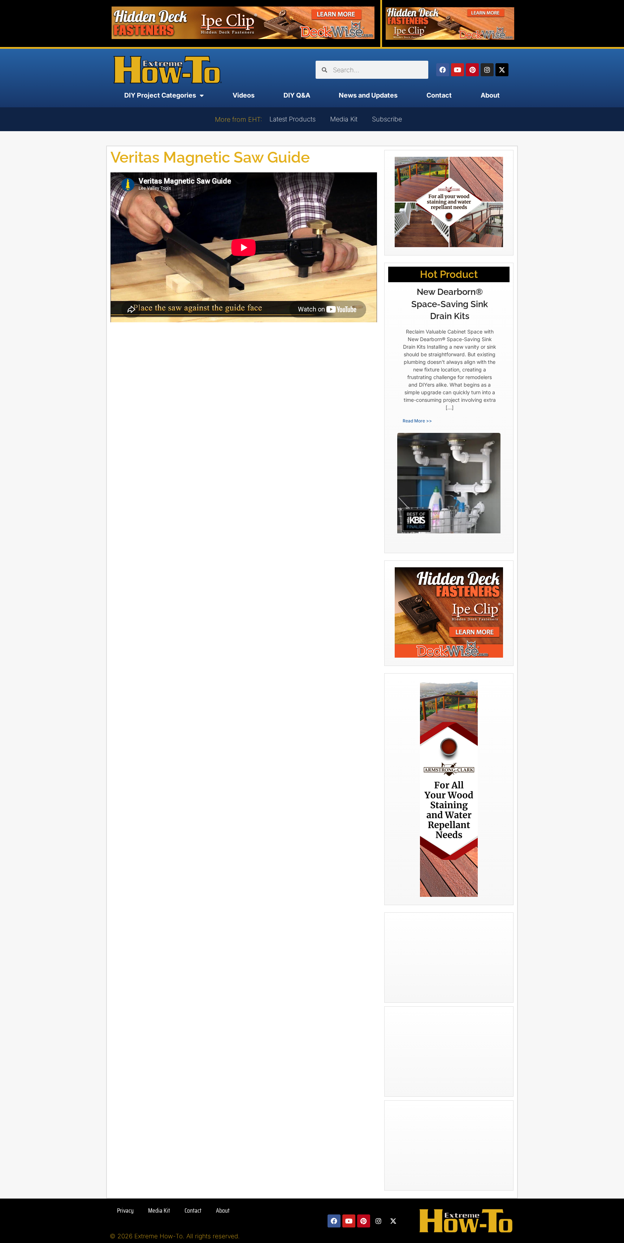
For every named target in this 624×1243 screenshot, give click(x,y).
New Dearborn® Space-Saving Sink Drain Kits (449, 304)
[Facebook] (442, 69)
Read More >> (417, 420)
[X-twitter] (501, 69)
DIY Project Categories (160, 95)
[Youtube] (457, 69)
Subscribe (387, 119)
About (490, 95)
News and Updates (368, 95)
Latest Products (292, 119)
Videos (244, 95)
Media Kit (344, 119)
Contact (439, 95)
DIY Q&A (296, 95)
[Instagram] (487, 69)
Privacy (125, 1210)
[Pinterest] (472, 69)
